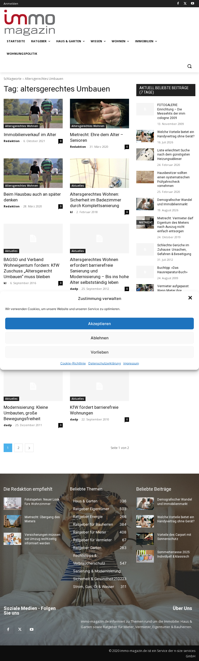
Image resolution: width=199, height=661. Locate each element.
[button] (191, 298)
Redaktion (12, 141)
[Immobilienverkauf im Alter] (33, 113)
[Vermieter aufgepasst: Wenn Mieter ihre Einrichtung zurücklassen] (145, 290)
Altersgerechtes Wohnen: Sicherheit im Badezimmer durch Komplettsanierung (95, 200)
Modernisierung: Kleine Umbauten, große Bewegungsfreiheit (26, 413)
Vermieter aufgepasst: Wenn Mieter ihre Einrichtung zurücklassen (175, 290)
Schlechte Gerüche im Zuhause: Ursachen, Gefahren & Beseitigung (174, 249)
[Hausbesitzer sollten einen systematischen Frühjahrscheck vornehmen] (145, 177)
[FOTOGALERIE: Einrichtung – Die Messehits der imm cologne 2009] (145, 109)
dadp (74, 289)
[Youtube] (192, 4)
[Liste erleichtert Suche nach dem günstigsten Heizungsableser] (145, 154)
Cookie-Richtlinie (73, 363)
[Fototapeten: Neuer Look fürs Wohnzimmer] (12, 503)
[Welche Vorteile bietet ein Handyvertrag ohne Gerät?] (145, 136)
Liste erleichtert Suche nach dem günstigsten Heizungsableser (173, 155)
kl (71, 212)
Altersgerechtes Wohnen (21, 126)
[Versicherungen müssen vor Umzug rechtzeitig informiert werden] (12, 539)
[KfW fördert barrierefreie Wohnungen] (99, 386)
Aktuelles (78, 185)
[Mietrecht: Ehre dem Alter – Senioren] (99, 113)
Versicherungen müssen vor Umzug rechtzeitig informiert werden (42, 539)
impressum (131, 363)
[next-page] (29, 448)
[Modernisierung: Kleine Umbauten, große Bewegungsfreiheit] (33, 386)
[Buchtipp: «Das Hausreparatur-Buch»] (145, 272)
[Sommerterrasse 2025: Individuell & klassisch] (145, 556)
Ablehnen (100, 337)
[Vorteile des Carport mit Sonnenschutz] (145, 539)
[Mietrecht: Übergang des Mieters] (12, 521)
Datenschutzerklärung (104, 363)
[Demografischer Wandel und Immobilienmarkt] (145, 204)
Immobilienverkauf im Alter (30, 134)
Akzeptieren (99, 323)
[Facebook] (178, 4)
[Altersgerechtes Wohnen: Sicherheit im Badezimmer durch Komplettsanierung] (99, 173)
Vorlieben (100, 351)
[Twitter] (185, 4)
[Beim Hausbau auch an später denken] (33, 173)
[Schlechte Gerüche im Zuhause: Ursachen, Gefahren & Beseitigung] (145, 249)
